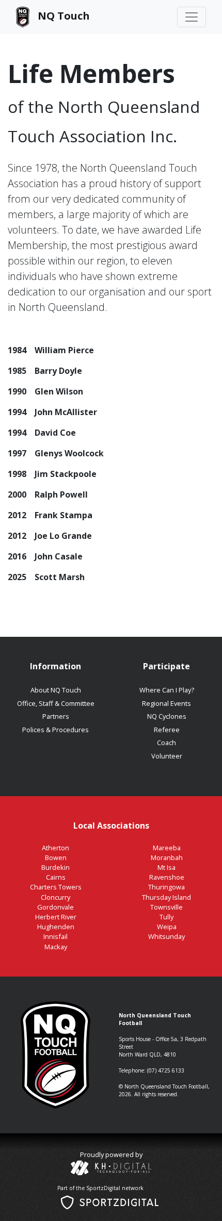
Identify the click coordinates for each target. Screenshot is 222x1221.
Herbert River (55, 916)
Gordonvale (55, 907)
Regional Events (166, 703)
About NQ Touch (55, 690)
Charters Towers (56, 887)
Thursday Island (166, 897)
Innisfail (55, 936)
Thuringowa (166, 887)
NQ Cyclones (166, 716)
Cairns (56, 877)
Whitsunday (166, 936)
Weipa (167, 926)
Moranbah (167, 857)
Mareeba (167, 847)
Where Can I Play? (166, 690)
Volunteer (166, 756)
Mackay (55, 946)
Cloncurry (55, 897)
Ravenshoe (166, 877)
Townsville (166, 907)
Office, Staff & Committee (55, 703)
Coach (166, 742)
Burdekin (55, 867)
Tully (166, 916)
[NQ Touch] (53, 17)
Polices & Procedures (55, 729)
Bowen (56, 857)
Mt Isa (166, 867)
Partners (55, 716)
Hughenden (55, 926)
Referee (167, 729)
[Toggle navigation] (191, 17)
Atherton (55, 847)
